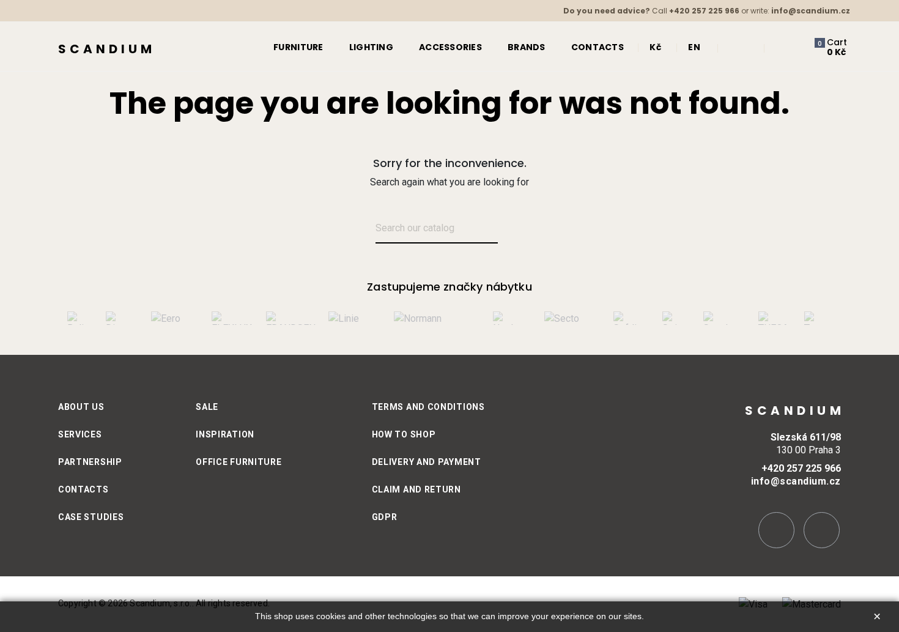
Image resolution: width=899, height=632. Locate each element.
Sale (207, 407)
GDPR (385, 517)
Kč (655, 47)
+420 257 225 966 (704, 11)
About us (81, 407)
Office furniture (238, 462)
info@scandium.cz (810, 11)
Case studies (91, 517)
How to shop (404, 434)
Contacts (83, 489)
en (694, 47)
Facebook (822, 530)
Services (80, 434)
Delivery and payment (426, 462)
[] (512, 229)
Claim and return (416, 489)
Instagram (776, 530)
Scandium (106, 49)
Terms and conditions (428, 407)
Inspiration (225, 434)
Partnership (90, 462)
